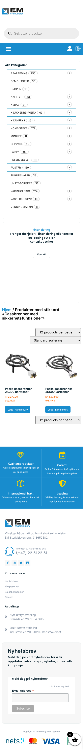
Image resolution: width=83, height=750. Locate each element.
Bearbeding (19, 73)
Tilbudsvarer (20, 175)
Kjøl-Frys (18, 120)
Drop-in (16, 89)
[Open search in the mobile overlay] (41, 33)
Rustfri (16, 167)
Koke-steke (19, 128)
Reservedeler (20, 159)
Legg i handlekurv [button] (17, 409)
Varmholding (20, 191)
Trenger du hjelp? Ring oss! (31, 548)
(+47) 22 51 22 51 (31, 552)
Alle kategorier (16, 65)
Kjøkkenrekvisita (23, 112)
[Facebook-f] (7, 563)
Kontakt (41, 254)
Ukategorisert (21, 183)
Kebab (15, 104)
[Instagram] (14, 563)
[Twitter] (21, 563)
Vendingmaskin (22, 206)
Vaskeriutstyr (21, 199)
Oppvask (17, 144)
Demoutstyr (20, 81)
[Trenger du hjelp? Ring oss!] (9, 551)
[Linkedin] (27, 563)
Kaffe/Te (17, 96)
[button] (8, 49)
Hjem (6, 309)
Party (15, 151)
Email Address (23, 691)
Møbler (16, 136)
